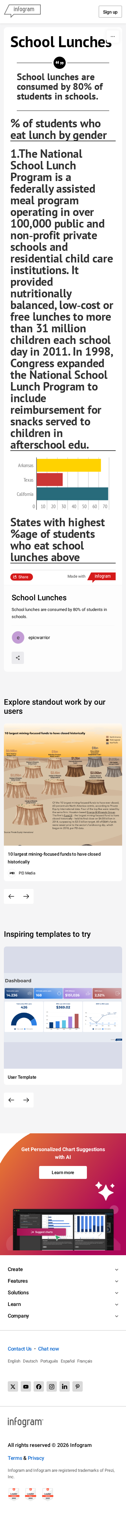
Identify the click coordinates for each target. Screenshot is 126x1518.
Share (23, 577)
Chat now (48, 1349)
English (14, 1361)
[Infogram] (22, 12)
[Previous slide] (11, 896)
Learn (14, 1304)
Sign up (110, 12)
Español (68, 1361)
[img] (69, 465)
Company (18, 1316)
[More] (113, 36)
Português (49, 1361)
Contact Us (20, 1349)
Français (84, 1361)
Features (18, 1281)
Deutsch (30, 1361)
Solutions (18, 1292)
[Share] (18, 658)
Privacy (36, 1458)
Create (15, 1269)
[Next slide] (26, 896)
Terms (15, 1458)
